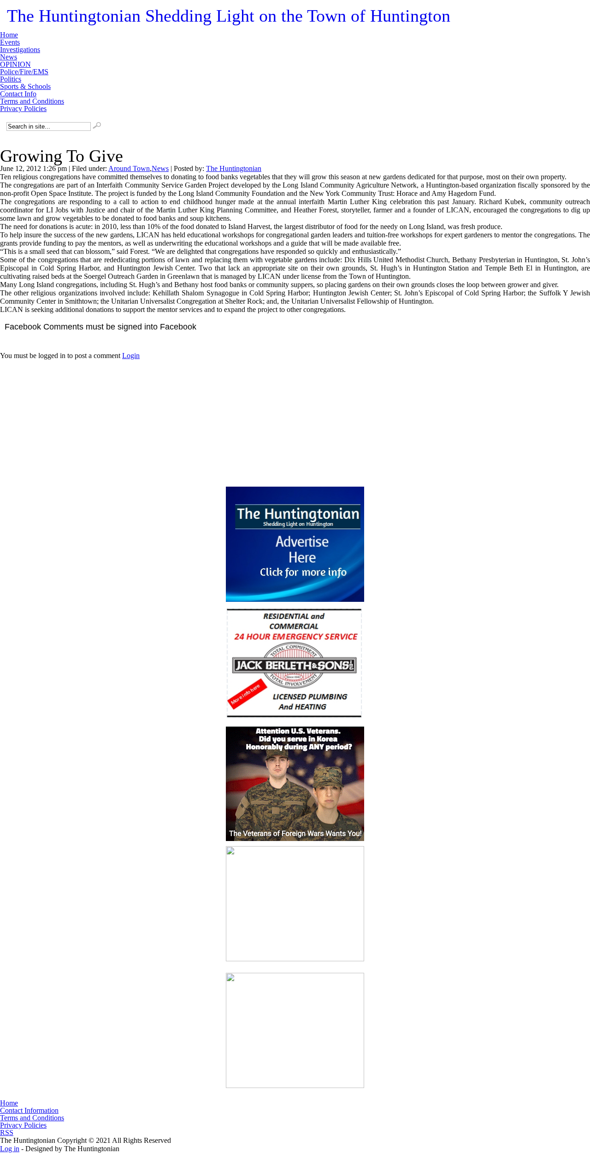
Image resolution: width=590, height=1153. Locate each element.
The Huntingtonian (228, 15)
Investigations (20, 49)
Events (10, 42)
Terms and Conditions (32, 101)
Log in (9, 1149)
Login (131, 355)
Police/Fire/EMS (24, 72)
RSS (6, 1132)
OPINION (15, 64)
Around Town (129, 168)
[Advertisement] (295, 417)
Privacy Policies (23, 108)
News (8, 57)
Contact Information (29, 1110)
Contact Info (18, 94)
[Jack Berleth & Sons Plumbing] (295, 664)
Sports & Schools (25, 86)
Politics (10, 79)
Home (9, 35)
